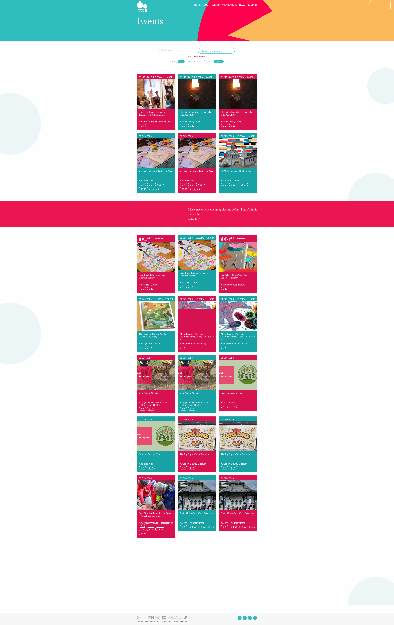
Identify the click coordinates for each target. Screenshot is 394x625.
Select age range (196, 56)
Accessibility (154, 622)
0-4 (173, 62)
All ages (219, 62)
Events (216, 5)
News (242, 5)
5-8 (181, 62)
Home (197, 5)
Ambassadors (229, 5)
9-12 (189, 62)
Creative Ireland (143, 622)
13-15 (198, 62)
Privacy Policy (166, 622)
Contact (252, 5)
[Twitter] (250, 618)
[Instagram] (245, 618)
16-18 (208, 62)
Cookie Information (180, 622)
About (206, 5)
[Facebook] (240, 618)
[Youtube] (255, 618)
